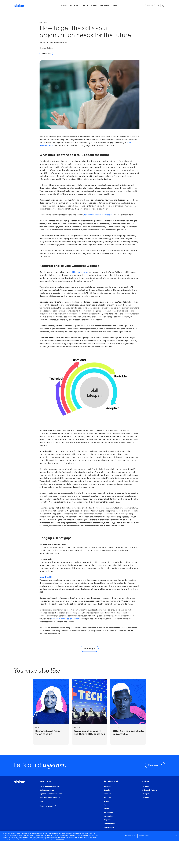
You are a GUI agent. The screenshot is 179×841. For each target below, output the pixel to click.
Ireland (106, 801)
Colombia (107, 794)
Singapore (107, 820)
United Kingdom (110, 823)
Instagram (146, 794)
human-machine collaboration (65, 619)
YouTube (145, 797)
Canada (107, 790)
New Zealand (108, 816)
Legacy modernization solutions (51, 794)
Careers (115, 5)
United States (109, 827)
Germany (107, 797)
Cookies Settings (130, 835)
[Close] (176, 836)
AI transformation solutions (49, 786)
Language (163, 5)
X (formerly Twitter (149, 790)
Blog (41, 801)
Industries (74, 5)
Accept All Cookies (143, 835)
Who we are (104, 5)
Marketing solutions (47, 790)
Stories (94, 5)
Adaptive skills (46, 577)
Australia (107, 786)
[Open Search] (158, 5)
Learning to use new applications (98, 215)
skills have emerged (80, 272)
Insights (84, 5)
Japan (106, 805)
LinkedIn (145, 786)
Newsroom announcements (50, 797)
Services (64, 5)
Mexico (106, 808)
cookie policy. (60, 839)
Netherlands (108, 812)
